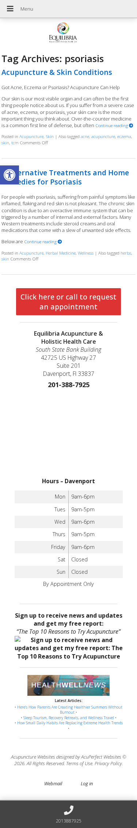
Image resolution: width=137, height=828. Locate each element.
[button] (9, 174)
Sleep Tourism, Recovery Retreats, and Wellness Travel (68, 717)
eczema (124, 136)
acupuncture (103, 136)
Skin (50, 136)
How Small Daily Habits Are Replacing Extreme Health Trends (70, 722)
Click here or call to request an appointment (68, 302)
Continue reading (112, 125)
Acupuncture (31, 136)
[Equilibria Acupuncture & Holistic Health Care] (68, 33)
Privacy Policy (108, 763)
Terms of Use (79, 763)
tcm (15, 142)
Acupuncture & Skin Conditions (56, 72)
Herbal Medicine (61, 253)
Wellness (86, 253)
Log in (87, 783)
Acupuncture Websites (33, 756)
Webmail (53, 783)
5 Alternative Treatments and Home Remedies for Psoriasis (65, 177)
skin (5, 142)
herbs (126, 253)
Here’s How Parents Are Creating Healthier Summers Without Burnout (69, 710)
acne (85, 136)
